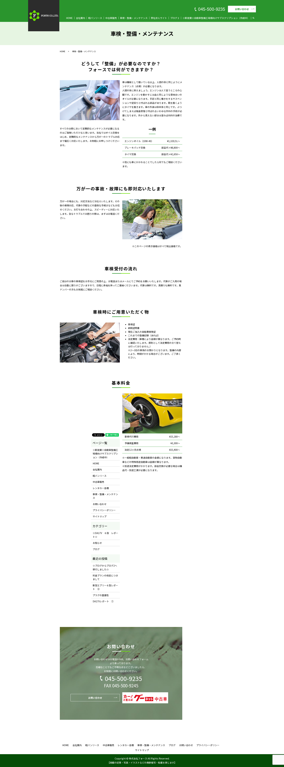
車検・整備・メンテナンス (134, 18)
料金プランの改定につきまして (105, 577)
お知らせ (97, 543)
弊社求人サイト (159, 18)
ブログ (96, 549)
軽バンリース (95, 18)
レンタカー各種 (101, 488)
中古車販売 (111, 18)
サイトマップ (99, 516)
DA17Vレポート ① (103, 601)
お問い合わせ (242, 9)
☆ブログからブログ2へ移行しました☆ (105, 567)
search (255, 18)
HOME (69, 18)
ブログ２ (174, 18)
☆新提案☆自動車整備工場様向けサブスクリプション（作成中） (216, 18)
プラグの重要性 (101, 595)
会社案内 (80, 18)
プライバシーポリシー (104, 510)
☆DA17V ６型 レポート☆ (105, 534)
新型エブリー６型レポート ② (105, 587)
